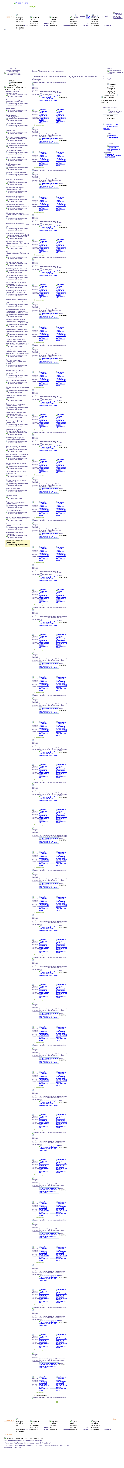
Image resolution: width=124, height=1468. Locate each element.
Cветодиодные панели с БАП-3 (17, 275)
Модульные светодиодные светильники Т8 (15, 503)
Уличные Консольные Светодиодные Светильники (16, 430)
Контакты (108, 26)
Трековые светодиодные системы (15, 525)
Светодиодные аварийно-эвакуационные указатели (15, 438)
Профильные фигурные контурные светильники (14, 100)
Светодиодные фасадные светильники (15, 421)
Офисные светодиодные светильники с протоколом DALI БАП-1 (17, 243)
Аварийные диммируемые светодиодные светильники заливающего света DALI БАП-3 (17, 351)
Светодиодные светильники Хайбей (16, 464)
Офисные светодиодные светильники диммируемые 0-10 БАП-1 (17, 214)
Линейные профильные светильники (14, 533)
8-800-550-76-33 (9, 17)
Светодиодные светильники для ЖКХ (17, 388)
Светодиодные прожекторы (16, 380)
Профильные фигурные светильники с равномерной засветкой (16, 371)
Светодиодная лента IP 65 (15, 157)
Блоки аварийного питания (15, 144)
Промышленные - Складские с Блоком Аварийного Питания (17, 455)
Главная (27, 26)
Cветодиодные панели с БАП (16, 269)
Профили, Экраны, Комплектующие (12, 92)
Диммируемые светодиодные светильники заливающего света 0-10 (17, 300)
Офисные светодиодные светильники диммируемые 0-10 (17, 205)
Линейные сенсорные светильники (13, 165)
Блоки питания (11, 108)
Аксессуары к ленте (13, 488)
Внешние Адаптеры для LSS (16, 172)
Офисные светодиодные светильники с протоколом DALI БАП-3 (17, 253)
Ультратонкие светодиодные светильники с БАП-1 (16, 405)
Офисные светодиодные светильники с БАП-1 (15, 188)
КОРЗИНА (110, 68)
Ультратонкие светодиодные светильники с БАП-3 (16, 413)
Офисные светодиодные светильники (15, 180)
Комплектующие (11, 495)
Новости (66, 26)
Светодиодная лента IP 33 (15, 150)
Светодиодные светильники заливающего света (16, 283)
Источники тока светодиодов (16, 137)
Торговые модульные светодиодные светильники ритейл (16, 361)
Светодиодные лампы (14, 123)
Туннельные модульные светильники (14, 541)
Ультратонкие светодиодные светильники (16, 396)
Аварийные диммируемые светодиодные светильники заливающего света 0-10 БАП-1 (17, 311)
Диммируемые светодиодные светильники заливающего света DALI (17, 331)
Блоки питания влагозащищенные (12, 116)
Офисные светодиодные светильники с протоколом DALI (17, 234)
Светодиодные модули (14, 510)
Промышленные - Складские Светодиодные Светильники (16, 447)
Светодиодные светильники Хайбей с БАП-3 (16, 481)
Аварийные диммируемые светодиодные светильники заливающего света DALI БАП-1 (17, 341)
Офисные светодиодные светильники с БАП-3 (15, 197)
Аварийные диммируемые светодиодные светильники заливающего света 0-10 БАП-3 (17, 321)
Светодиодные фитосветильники (18, 517)
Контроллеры (10, 130)
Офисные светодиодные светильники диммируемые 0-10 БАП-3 (17, 224)
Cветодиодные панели (14, 262)
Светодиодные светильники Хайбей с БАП (16, 472)
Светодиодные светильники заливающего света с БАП (16, 291)
